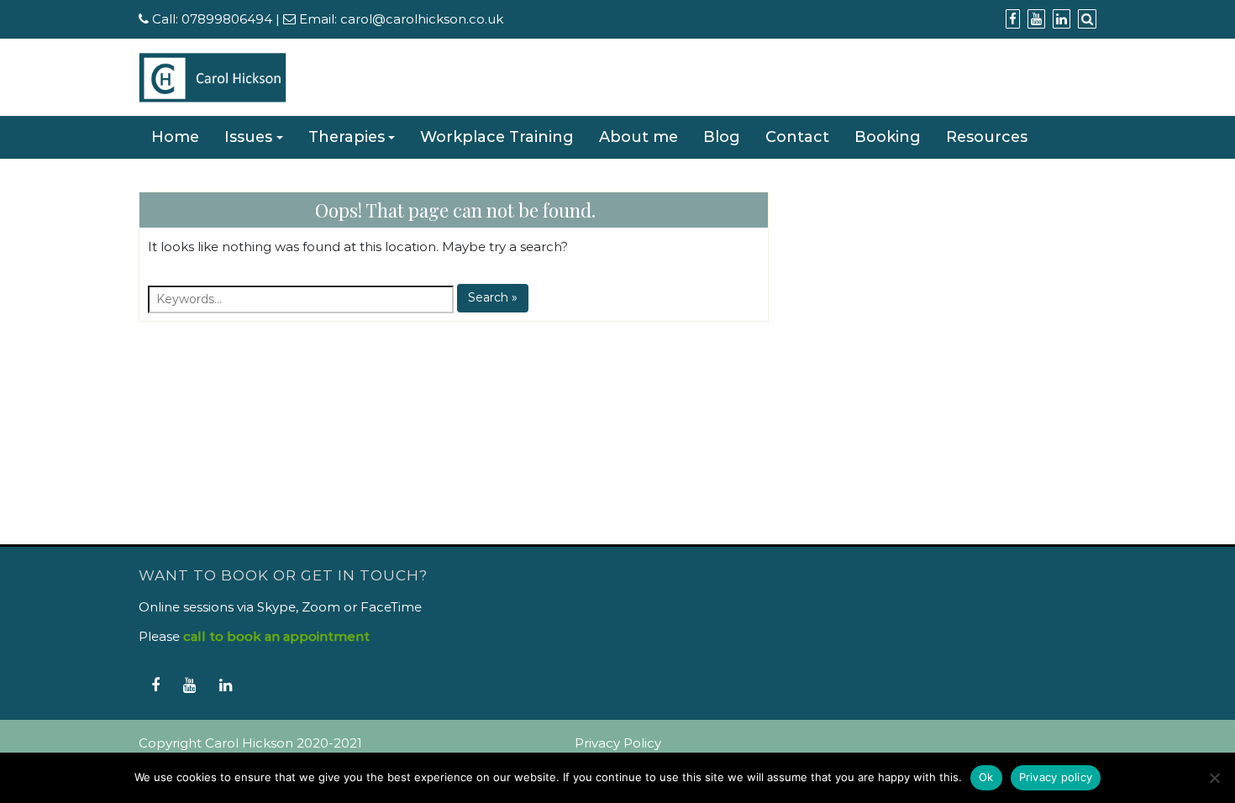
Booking (887, 137)
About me (638, 137)
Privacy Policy (618, 743)
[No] (1214, 777)
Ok (986, 777)
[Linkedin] (225, 685)
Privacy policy (1056, 777)
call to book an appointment (276, 636)
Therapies (346, 137)
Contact (797, 137)
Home (175, 137)
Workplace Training (497, 137)
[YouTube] (189, 685)
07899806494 (226, 19)
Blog (721, 137)
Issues (248, 137)
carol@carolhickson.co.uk (421, 19)
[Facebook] (155, 685)
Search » (493, 297)
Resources (986, 137)
